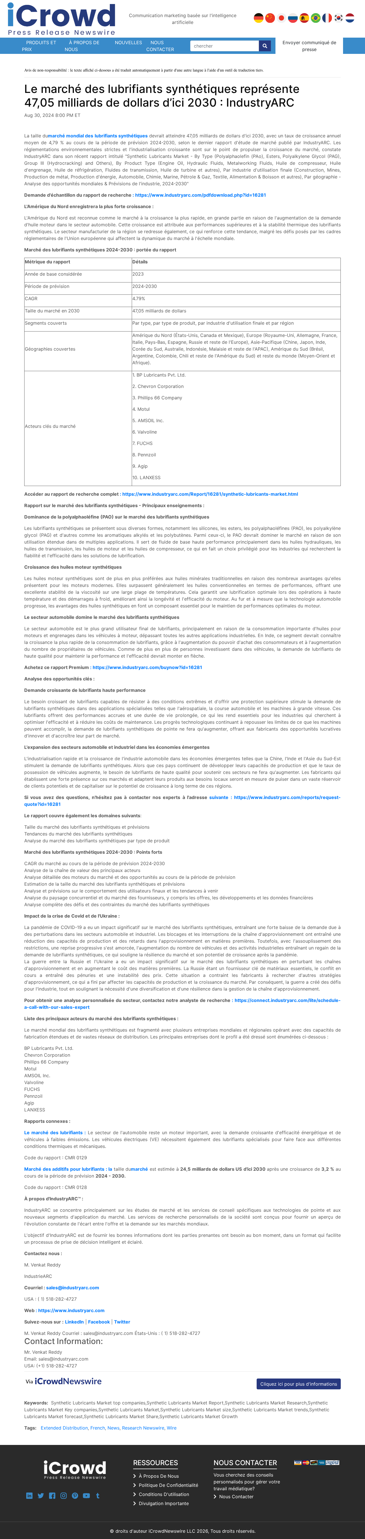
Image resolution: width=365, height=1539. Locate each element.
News (113, 1428)
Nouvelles (128, 42)
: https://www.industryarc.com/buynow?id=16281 (146, 667)
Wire (172, 1428)
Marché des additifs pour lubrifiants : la (68, 1169)
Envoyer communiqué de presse (309, 46)
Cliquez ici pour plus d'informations (298, 1384)
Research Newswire (143, 1428)
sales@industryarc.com (72, 1287)
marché (139, 1169)
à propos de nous (159, 1476)
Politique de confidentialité (168, 1485)
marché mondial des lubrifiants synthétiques (97, 136)
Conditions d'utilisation (164, 1494)
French (97, 1428)
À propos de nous (82, 46)
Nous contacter (160, 46)
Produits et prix (39, 46)
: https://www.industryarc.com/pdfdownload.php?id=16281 (199, 195)
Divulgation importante (164, 1503)
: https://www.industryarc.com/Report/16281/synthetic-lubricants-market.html (209, 494)
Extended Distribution (64, 1428)
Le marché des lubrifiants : (55, 1132)
